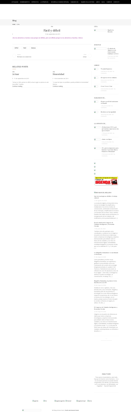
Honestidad (58, 74)
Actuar (15, 74)
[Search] (125, 2)
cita (13, 72)
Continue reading (17, 86)
